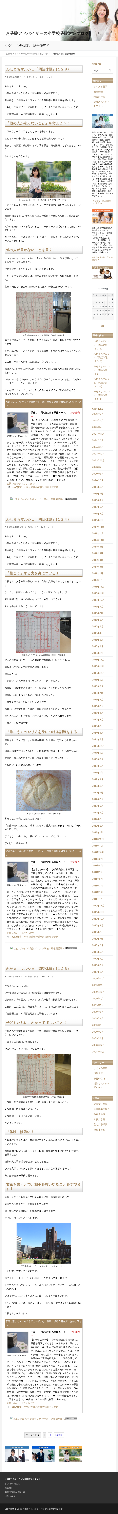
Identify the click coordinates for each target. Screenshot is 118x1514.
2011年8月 (97, 865)
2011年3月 (97, 885)
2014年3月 (97, 739)
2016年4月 (97, 633)
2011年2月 (97, 892)
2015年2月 (97, 726)
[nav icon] (107, 33)
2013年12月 (98, 746)
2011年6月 (97, 878)
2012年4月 (97, 812)
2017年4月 (97, 559)
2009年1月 (97, 1038)
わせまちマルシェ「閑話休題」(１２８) (37, 69)
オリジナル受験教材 (13, 1483)
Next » (59, 1434)
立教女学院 (99, 1119)
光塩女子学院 (100, 1104)
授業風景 (98, 91)
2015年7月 (97, 692)
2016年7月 (97, 613)
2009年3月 (98, 1025)
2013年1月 (97, 772)
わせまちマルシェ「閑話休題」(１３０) (102, 382)
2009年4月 (98, 1018)
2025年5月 (98, 420)
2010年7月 (97, 938)
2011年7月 (97, 872)
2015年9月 (97, 679)
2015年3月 (97, 719)
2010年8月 (97, 932)
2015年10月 (98, 673)
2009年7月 (98, 998)
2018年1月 (97, 520)
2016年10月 (98, 599)
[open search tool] (99, 33)
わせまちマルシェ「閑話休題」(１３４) (102, 345)
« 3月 (101, 326)
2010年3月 (97, 965)
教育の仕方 (31, 77)
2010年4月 (97, 958)
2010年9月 (97, 925)
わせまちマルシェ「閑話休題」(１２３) (37, 968)
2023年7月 (98, 467)
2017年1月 (97, 580)
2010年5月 (97, 951)
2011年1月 (97, 898)
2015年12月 (98, 659)
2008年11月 (98, 1051)
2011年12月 (98, 839)
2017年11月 (98, 533)
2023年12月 (98, 453)
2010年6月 (97, 945)
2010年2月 (97, 971)
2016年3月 (97, 639)
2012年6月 (97, 799)
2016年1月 (97, 652)
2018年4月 (97, 500)
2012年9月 (97, 779)
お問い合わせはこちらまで (21, 483)
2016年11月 (98, 593)
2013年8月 (97, 759)
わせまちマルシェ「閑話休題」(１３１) (102, 370)
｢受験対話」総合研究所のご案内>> (102, 202)
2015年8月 (97, 686)
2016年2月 (97, 646)
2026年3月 (98, 413)
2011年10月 (98, 852)
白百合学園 (99, 1114)
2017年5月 (97, 553)
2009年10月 (98, 991)
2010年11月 (98, 912)
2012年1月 (97, 832)
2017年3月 (97, 566)
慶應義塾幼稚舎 (102, 1109)
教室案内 (8, 1488)
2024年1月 (97, 447)
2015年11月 (98, 666)
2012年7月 (97, 792)
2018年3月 (97, 506)
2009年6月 (98, 1005)
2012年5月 (97, 805)
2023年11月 (98, 460)
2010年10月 (98, 918)
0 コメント (47, 77)
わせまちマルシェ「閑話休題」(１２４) (37, 519)
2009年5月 (98, 1011)
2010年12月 (98, 905)
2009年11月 (98, 985)
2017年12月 (98, 526)
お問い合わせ (10, 1496)
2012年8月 (97, 785)
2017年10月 (98, 540)
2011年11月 (97, 845)
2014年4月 (97, 732)
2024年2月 (98, 440)
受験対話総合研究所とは (15, 1492)
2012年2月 (97, 825)
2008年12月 (98, 1045)
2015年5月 (97, 706)
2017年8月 (97, 546)
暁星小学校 (99, 1129)
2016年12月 (98, 586)
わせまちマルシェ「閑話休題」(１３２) (102, 357)
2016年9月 (97, 606)
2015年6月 (97, 699)
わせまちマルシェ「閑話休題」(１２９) (102, 395)
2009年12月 (98, 978)
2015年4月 (97, 712)
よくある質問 (100, 86)
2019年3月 (97, 486)
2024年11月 (98, 433)
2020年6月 (98, 473)
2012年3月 (97, 819)
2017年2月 (97, 573)
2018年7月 (97, 493)
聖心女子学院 (100, 1124)
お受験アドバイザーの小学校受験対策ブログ (47, 33)
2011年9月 (97, 858)
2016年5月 (97, 626)
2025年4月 (98, 427)
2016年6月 (97, 619)
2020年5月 (98, 480)
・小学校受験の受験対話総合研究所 (35, 487)
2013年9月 (97, 752)
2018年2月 (97, 513)
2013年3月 (97, 765)
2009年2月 (98, 1031)
